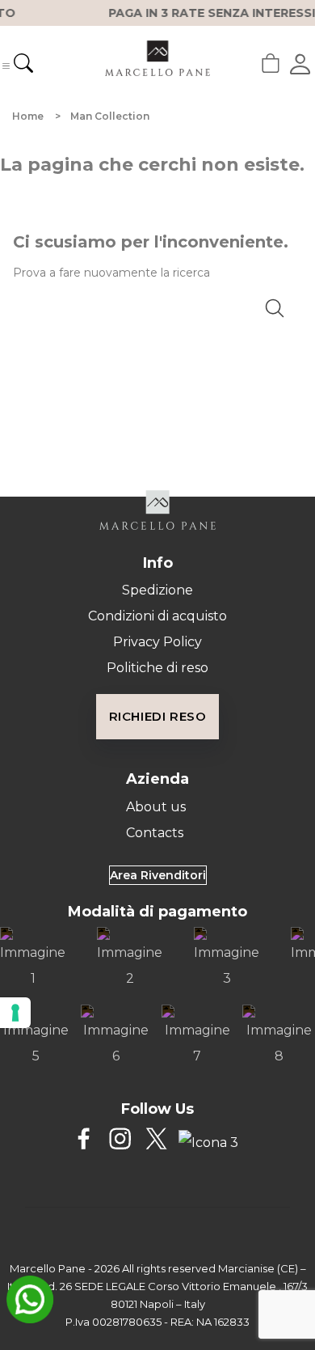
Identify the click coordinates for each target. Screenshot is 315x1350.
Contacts (154, 832)
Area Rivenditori (158, 875)
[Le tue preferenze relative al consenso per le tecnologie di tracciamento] (15, 1012)
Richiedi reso (158, 716)
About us (156, 807)
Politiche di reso (157, 667)
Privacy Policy (157, 642)
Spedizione (157, 590)
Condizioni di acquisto (157, 616)
